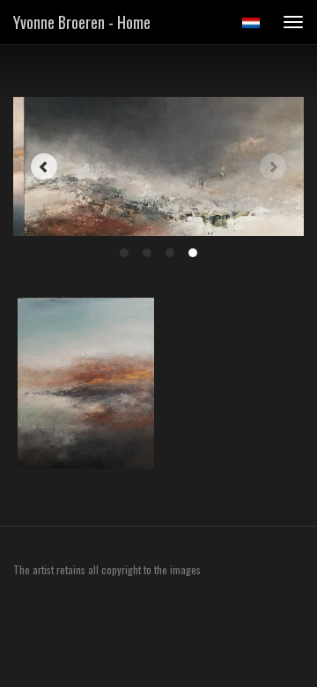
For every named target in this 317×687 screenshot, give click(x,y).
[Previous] (44, 166)
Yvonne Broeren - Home (82, 22)
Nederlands (250, 23)
